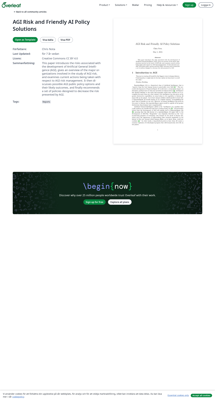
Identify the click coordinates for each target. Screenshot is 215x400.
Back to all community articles (30, 11)
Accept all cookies (201, 395)
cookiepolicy (18, 396)
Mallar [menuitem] (135, 5)
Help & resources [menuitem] (166, 5)
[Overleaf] (11, 5)
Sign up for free (94, 202)
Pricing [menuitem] (148, 5)
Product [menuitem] (103, 5)
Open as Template (25, 39)
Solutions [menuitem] (120, 5)
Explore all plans (119, 202)
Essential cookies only (178, 395)
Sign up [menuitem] (189, 5)
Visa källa (48, 39)
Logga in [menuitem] (206, 5)
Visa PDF (65, 39)
